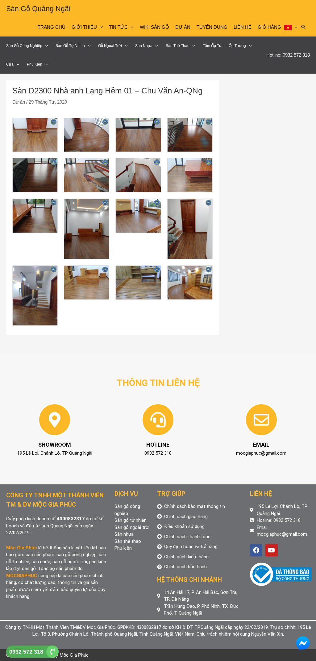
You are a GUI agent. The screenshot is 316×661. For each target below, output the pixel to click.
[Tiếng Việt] (290, 27)
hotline (157, 444)
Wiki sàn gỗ (154, 27)
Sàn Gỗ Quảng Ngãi (38, 9)
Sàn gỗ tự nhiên (70, 46)
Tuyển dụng (212, 27)
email (261, 444)
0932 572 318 (26, 652)
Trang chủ (51, 27)
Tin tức (118, 27)
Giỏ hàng (269, 27)
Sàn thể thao (177, 46)
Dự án (182, 27)
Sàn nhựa (143, 46)
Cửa (10, 64)
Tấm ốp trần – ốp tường (224, 46)
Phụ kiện (34, 64)
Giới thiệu (84, 27)
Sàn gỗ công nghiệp (24, 46)
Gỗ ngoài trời (110, 46)
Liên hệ (243, 27)
